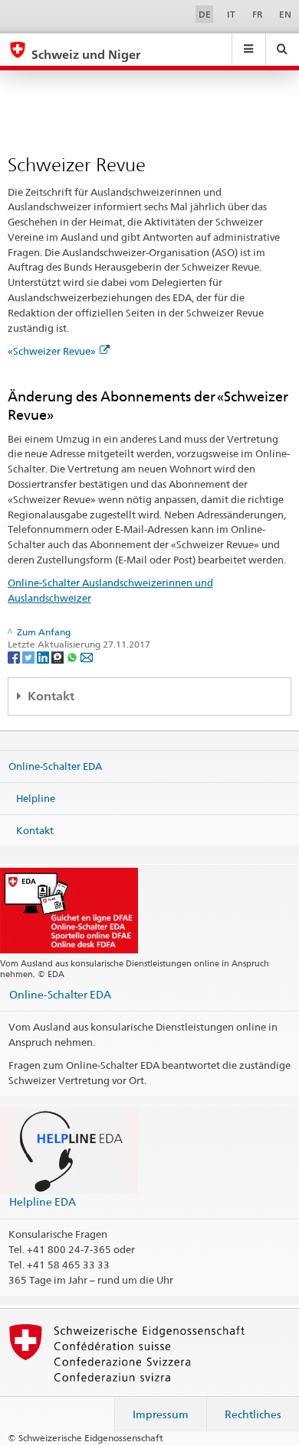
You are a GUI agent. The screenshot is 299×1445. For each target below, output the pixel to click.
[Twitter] (29, 656)
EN (285, 14)
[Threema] (58, 656)
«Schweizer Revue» (52, 351)
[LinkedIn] (44, 656)
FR (257, 14)
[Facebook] (15, 656)
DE (205, 14)
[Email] (86, 656)
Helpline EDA (42, 1201)
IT (231, 14)
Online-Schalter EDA (55, 766)
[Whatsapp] (73, 656)
